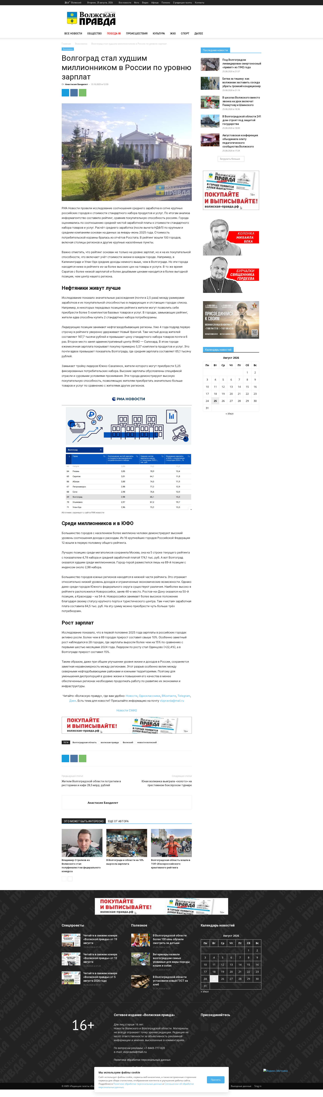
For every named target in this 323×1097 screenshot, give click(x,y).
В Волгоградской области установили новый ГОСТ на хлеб (170, 981)
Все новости (125, 2)
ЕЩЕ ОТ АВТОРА (118, 821)
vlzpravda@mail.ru (172, 700)
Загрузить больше (230, 158)
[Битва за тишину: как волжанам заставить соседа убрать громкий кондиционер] (210, 83)
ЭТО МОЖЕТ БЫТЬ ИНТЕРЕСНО (84, 821)
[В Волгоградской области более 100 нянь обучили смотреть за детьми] (140, 940)
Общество (94, 33)
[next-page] (70, 878)
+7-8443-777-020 (154, 1048)
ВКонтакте (169, 696)
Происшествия (136, 33)
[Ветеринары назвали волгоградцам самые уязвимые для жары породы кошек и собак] (140, 959)
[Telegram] (252, 2)
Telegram (184, 696)
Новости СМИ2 (126, 710)
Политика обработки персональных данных (142, 1059)
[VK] (74, 92)
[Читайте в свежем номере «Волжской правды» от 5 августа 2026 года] (71, 977)
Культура (159, 33)
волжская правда (110, 742)
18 (215, 394)
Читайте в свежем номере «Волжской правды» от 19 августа (100, 939)
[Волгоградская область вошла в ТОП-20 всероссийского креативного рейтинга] (171, 843)
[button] (256, 34)
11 (215, 386)
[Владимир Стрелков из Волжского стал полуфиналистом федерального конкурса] (82, 843)
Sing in (257, 1086)
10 (207, 386)
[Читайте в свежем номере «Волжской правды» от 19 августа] (71, 940)
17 (207, 394)
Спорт (185, 33)
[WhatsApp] (82, 92)
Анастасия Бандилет (76, 84)
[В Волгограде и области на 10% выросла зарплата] (126, 843)
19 (223, 394)
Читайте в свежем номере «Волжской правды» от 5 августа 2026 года (100, 977)
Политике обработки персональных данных (137, 1083)
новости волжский (147, 742)
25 (215, 401)
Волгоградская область (85, 742)
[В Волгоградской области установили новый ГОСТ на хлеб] (140, 981)
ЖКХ (173, 33)
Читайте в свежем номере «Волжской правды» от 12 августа (100, 958)
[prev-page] (64, 878)
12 (223, 386)
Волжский (128, 742)
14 (239, 386)
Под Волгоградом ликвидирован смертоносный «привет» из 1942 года (241, 63)
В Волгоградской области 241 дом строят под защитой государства (241, 120)
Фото (136, 2)
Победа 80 (114, 33)
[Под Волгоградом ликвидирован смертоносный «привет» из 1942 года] (210, 64)
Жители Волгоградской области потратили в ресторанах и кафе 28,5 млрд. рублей (91, 783)
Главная (66, 43)
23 (255, 394)
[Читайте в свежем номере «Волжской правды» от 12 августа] (71, 959)
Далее (198, 33)
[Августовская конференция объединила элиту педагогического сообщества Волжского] (210, 139)
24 (207, 401)
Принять (216, 1079)
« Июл (229, 413)
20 (231, 394)
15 (247, 386)
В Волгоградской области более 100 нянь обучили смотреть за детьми (170, 939)
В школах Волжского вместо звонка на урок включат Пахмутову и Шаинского (241, 101)
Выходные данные (241, 1086)
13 (231, 386)
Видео (145, 2)
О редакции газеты (182, 2)
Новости (131, 696)
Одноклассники (149, 696)
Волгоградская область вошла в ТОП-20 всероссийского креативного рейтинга (170, 864)
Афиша (155, 2)
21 (239, 394)
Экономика (81, 43)
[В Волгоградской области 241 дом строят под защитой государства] (210, 121)
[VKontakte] (258, 2)
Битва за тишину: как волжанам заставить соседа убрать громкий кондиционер (241, 82)
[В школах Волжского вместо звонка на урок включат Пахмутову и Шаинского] (210, 102)
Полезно (166, 2)
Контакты (199, 2)
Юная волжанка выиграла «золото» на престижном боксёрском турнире (166, 783)
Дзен (72, 700)
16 (255, 386)
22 (247, 394)
